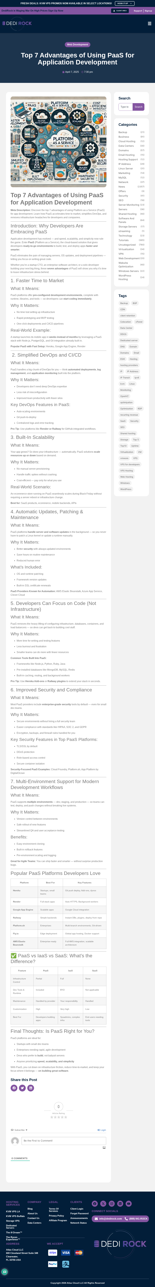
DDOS (123, 334)
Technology (131, 235)
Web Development (77, 44)
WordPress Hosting (131, 277)
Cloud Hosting (131, 141)
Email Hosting (131, 154)
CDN (122, 309)
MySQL (131, 177)
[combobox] (126, 107)
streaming (131, 231)
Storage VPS (13, 1221)
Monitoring (125, 390)
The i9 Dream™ (14, 1232)
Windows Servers (131, 271)
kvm (122, 383)
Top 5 (136, 439)
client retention (127, 315)
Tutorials (131, 240)
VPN (131, 253)
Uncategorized (131, 244)
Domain (133, 346)
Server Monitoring (131, 204)
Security (131, 195)
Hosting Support (131, 159)
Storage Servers (131, 226)
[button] (150, 23)
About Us (33, 1213)
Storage (124, 439)
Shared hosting (127, 433)
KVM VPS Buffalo (15, 1216)
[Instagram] (112, 1204)
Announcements (79, 1218)
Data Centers (131, 145)
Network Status (78, 1223)
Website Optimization (131, 264)
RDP (140, 408)
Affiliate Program (58, 1220)
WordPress (125, 489)
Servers (131, 209)
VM (140, 452)
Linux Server (131, 168)
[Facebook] (95, 1204)
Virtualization (131, 249)
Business (131, 136)
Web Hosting (126, 476)
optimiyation (126, 402)
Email (136, 352)
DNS (122, 346)
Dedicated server (129, 340)
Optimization (126, 408)
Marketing (131, 173)
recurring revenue (129, 414)
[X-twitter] (103, 1204)
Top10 (123, 445)
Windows (125, 483)
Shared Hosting (131, 213)
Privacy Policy (56, 1215)
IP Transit (125, 377)
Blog (30, 1208)
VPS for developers (130, 464)
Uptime (135, 445)
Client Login (76, 1208)
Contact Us (33, 1218)
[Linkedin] (120, 1204)
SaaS (122, 421)
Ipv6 (137, 377)
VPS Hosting (126, 470)
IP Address (131, 163)
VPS (135, 458)
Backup (131, 132)
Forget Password (79, 1213)
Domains (131, 150)
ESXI (122, 359)
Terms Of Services (54, 1209)
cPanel (139, 321)
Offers (131, 191)
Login (103, 1130)
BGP (135, 303)
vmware (124, 458)
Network (131, 182)
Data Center (126, 328)
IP (121, 371)
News (131, 186)
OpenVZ (124, 396)
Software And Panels (131, 220)
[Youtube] (129, 1204)
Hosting (133, 359)
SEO (131, 200)
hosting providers (129, 365)
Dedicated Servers (11, 1226)
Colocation (125, 321)
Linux (132, 383)
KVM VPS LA (13, 1211)
